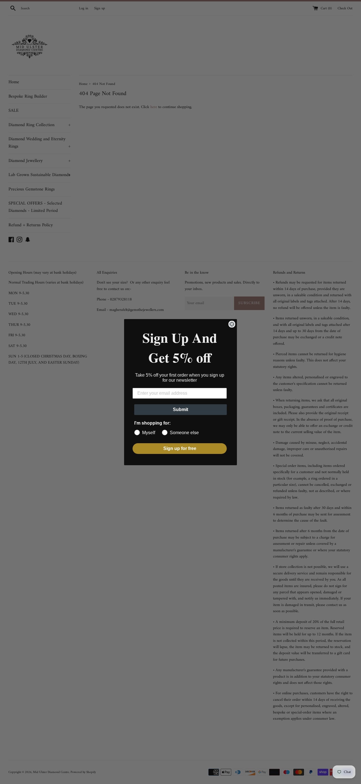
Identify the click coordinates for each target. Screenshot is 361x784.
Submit (180, 409)
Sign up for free (179, 448)
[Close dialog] (232, 324)
